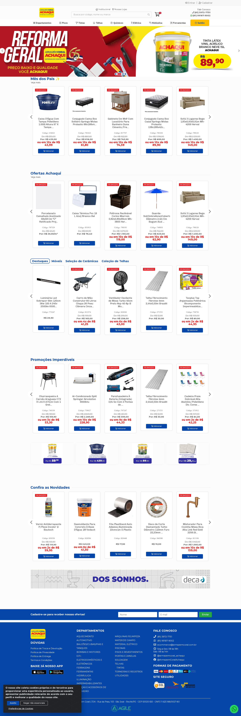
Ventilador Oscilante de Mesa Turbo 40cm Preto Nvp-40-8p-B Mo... (85, 302)
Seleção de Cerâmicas (82, 261)
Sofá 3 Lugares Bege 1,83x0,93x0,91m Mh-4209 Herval (121, 121)
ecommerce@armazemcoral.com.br (177, 644)
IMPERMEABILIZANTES (89, 683)
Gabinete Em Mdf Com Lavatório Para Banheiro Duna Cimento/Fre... (48, 123)
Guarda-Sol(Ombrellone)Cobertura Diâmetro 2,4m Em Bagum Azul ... (86, 217)
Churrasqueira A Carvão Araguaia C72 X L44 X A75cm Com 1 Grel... (192, 400)
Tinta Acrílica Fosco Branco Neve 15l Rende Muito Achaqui (156, 216)
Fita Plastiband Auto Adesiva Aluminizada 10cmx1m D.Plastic (84, 527)
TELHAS (119, 663)
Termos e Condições (41, 660)
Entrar (191, 3)
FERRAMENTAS (85, 671)
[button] (115, 74)
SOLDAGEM (121, 660)
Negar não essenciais (34, 703)
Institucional (104, 9)
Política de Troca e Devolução (46, 648)
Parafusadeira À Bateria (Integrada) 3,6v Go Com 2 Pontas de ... (156, 123)
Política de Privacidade (43, 652)
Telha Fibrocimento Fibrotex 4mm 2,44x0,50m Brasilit (121, 301)
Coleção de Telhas (115, 261)
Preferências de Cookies (21, 708)
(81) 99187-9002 (201, 15)
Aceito (13, 703)
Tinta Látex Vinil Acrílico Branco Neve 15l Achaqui (192, 301)
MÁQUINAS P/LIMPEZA (127, 636)
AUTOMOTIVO (84, 640)
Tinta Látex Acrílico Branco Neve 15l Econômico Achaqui (192, 216)
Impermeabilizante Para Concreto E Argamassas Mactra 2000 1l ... (192, 528)
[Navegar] (31, 117)
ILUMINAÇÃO (84, 679)
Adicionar (49, 151)
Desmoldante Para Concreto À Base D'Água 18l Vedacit (48, 527)
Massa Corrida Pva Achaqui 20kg (192, 120)
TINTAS (120, 667)
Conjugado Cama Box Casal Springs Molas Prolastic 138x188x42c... (84, 123)
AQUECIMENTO (85, 636)
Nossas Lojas (120, 9)
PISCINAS (120, 648)
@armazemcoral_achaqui (171, 655)
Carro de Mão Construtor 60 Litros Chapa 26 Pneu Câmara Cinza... (48, 302)
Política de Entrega (41, 656)
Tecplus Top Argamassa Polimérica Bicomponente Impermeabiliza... (157, 302)
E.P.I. (79, 656)
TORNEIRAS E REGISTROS (129, 671)
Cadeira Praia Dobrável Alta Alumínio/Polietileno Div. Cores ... (120, 400)
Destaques (40, 261)
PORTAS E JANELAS (125, 656)
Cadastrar (207, 3)
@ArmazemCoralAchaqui (170, 659)
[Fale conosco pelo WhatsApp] (234, 709)
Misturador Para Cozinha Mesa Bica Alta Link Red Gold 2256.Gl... (157, 528)
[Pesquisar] (149, 14)
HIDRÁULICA (84, 675)
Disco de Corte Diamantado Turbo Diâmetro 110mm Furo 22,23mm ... (120, 528)
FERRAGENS (83, 667)
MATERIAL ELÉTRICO (126, 644)
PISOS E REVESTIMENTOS (129, 652)
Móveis (56, 261)
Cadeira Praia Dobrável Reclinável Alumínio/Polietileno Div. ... (156, 400)
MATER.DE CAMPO (125, 640)
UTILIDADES (121, 675)
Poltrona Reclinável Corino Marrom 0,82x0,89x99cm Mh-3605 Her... (48, 217)
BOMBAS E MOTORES (88, 652)
